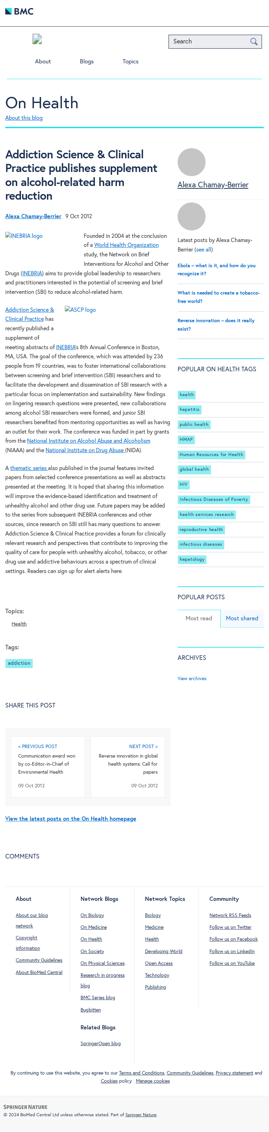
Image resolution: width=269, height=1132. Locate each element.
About (43, 62)
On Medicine (94, 927)
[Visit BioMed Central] (19, 13)
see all (203, 250)
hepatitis (190, 409)
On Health (41, 104)
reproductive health (201, 529)
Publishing (155, 987)
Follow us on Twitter (230, 927)
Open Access (159, 963)
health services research (207, 514)
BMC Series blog (98, 997)
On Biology (92, 915)
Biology (153, 915)
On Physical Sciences (103, 963)
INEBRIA (32, 273)
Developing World (163, 951)
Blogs (87, 62)
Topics (131, 62)
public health (194, 424)
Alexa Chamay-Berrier (213, 185)
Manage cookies (153, 1081)
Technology (157, 975)
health (187, 395)
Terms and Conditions (141, 1073)
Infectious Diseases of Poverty (214, 499)
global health (194, 469)
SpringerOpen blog (101, 1043)
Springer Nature (141, 1115)
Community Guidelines (39, 960)
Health (19, 624)
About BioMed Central (39, 972)
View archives (192, 678)
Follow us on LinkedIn (232, 951)
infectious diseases (201, 544)
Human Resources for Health (211, 455)
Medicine (154, 927)
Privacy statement (234, 1073)
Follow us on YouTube (232, 963)
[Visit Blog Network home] (37, 41)
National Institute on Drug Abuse (85, 450)
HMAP (186, 439)
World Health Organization (126, 245)
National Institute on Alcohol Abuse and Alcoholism (88, 441)
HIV (184, 484)
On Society (92, 951)
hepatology (192, 559)
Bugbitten (91, 1010)
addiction (19, 663)
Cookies (109, 1081)
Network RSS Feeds (230, 915)
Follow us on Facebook (233, 939)
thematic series (29, 468)
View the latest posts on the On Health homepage (70, 819)
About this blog (24, 118)
